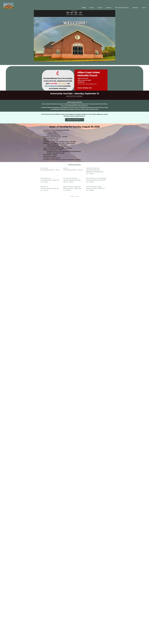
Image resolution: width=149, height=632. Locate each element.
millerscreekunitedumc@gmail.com (87, 84)
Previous (72, 196)
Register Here (74, 96)
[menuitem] (83, 8)
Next (78, 196)
